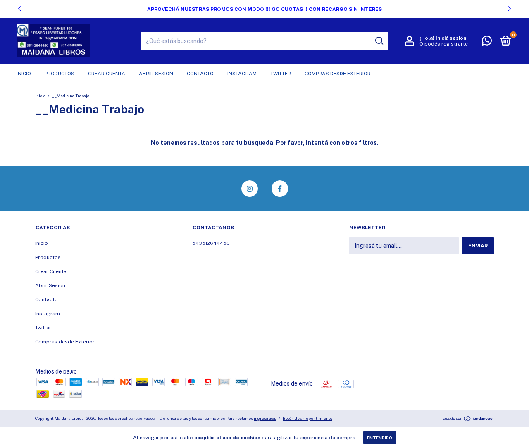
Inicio (24, 74)
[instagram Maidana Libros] (249, 188)
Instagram (242, 74)
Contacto (200, 74)
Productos (59, 74)
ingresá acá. (265, 418)
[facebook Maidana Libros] (280, 188)
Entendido (379, 437)
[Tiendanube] (468, 419)
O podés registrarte (443, 44)
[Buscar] (379, 41)
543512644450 (211, 243)
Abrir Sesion (156, 74)
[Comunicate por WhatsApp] (487, 43)
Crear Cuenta (106, 74)
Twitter (280, 74)
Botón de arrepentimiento (307, 418)
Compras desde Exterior (338, 74)
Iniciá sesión (451, 38)
